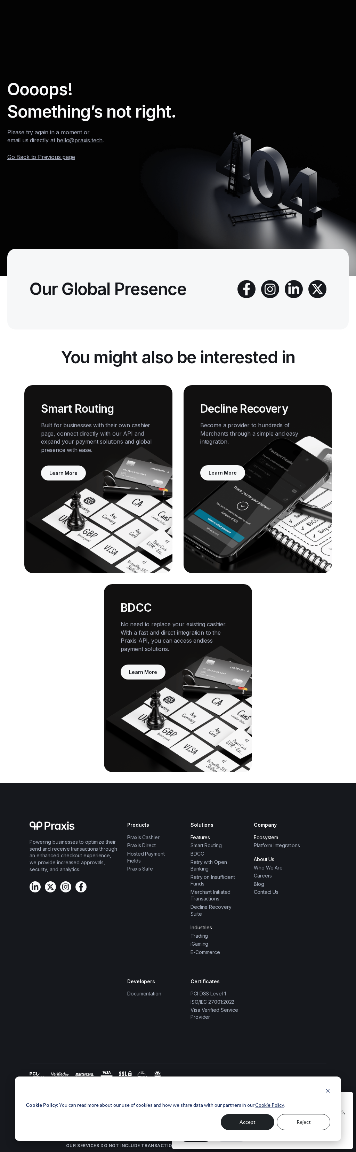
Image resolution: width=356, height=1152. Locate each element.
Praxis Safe (140, 869)
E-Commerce (205, 952)
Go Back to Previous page (41, 156)
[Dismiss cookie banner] (327, 1091)
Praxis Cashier (143, 837)
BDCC (197, 854)
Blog (259, 884)
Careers (263, 876)
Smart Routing (206, 845)
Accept (248, 1122)
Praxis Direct (141, 845)
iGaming (199, 944)
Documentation (144, 993)
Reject (304, 1122)
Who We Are (268, 868)
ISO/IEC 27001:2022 (212, 1002)
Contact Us (266, 892)
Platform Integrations (277, 845)
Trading (199, 936)
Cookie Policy (269, 1105)
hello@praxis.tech (80, 140)
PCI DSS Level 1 (208, 993)
